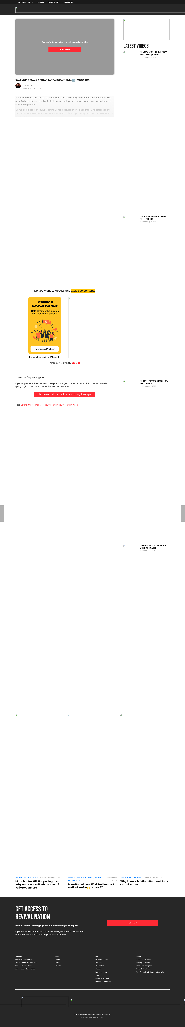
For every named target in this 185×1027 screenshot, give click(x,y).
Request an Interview (103, 981)
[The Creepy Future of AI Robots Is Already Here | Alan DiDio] (130, 460)
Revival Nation (51, 405)
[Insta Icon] (125, 1001)
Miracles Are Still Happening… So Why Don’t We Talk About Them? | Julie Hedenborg (37, 884)
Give (97, 975)
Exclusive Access (101, 959)
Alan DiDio (28, 85)
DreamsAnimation (97, 1017)
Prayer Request (101, 972)
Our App (98, 963)
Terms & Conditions (143, 969)
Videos (57, 963)
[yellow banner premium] (146, 29)
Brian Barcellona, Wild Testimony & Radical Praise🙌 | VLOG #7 (91, 886)
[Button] (40, 795)
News (57, 956)
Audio (57, 959)
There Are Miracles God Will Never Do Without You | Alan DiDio (153, 546)
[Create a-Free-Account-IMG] (84, 327)
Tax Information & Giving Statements (150, 972)
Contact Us (99, 966)
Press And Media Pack (23, 966)
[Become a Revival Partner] (44, 327)
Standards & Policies (143, 959)
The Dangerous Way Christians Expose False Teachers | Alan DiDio (153, 53)
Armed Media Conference (25, 969)
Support (139, 956)
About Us (18, 956)
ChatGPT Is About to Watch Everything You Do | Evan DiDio (153, 218)
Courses (58, 966)
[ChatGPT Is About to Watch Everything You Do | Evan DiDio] (130, 296)
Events (97, 956)
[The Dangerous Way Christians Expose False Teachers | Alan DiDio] (130, 131)
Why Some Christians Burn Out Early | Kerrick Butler (144, 883)
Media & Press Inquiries (144, 966)
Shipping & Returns (143, 963)
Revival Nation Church (23, 959)
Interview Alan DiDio (102, 978)
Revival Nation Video (68, 405)
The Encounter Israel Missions (26, 963)
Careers (98, 969)
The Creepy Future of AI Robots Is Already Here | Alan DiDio (154, 382)
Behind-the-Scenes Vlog (32, 405)
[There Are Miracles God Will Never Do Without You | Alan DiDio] (130, 625)
